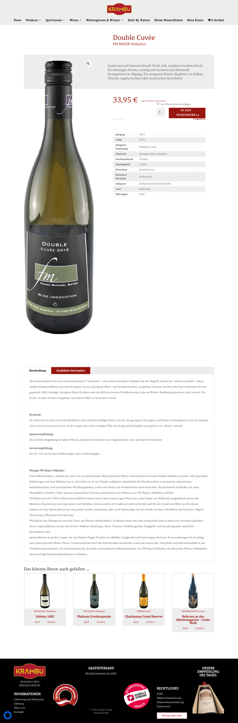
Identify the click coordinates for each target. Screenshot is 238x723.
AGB (160, 693)
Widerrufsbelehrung (169, 697)
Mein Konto (195, 20)
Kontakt (19, 711)
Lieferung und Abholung (29, 699)
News (17, 20)
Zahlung (19, 703)
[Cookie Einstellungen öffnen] (7, 718)
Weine (74, 20)
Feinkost (32, 20)
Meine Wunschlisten (168, 20)
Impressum (163, 706)
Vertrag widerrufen (172, 715)
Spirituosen (54, 20)
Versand (162, 101)
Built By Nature (139, 20)
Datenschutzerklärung (170, 702)
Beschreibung (37, 370)
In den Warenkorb (185, 113)
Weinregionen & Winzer (103, 20)
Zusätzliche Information (70, 370)
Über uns (19, 707)
